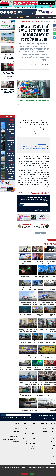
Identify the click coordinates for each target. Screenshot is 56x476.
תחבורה (44, 17)
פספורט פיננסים (5, 17)
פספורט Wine (43, 428)
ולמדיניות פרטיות (37, 210)
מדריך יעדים (24, 426)
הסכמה (32, 473)
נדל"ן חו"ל (32, 444)
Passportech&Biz (42, 434)
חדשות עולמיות (27, 17)
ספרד (25, 436)
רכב (54, 451)
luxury (53, 454)
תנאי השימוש (42, 210)
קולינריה (16, 17)
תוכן (34, 423)
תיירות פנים (32, 17)
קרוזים (10, 17)
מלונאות (38, 17)
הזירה (33, 438)
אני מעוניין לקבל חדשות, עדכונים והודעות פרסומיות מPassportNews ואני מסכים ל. (34, 210)
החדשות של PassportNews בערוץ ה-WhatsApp (34, 101)
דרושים (53, 464)
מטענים (45, 431)
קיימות (53, 456)
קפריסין (25, 441)
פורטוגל (25, 438)
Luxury (22, 17)
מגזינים (45, 426)
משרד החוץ (43, 233)
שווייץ (25, 444)
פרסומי (33, 433)
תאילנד (25, 433)
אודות (17, 426)
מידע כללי (16, 423)
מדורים (53, 423)
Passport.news (14, 436)
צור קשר (16, 428)
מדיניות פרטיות (15, 434)
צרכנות (33, 430)
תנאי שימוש (16, 431)
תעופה (49, 17)
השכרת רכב (32, 451)
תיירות (54, 17)
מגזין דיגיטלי (43, 423)
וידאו (34, 441)
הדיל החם (32, 436)
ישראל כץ (37, 233)
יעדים (25, 423)
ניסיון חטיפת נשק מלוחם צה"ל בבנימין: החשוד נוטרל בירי (33, 146)
